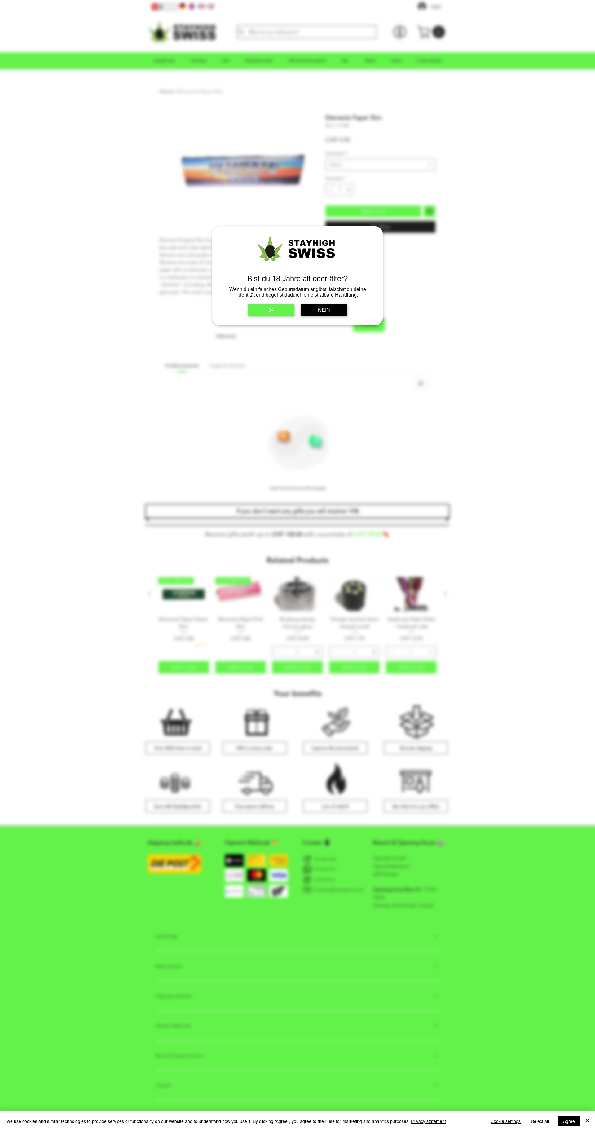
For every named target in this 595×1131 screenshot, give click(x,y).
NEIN (324, 310)
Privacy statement (428, 1121)
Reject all (540, 1121)
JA (271, 310)
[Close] (587, 1121)
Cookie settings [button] (506, 1121)
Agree (569, 1121)
